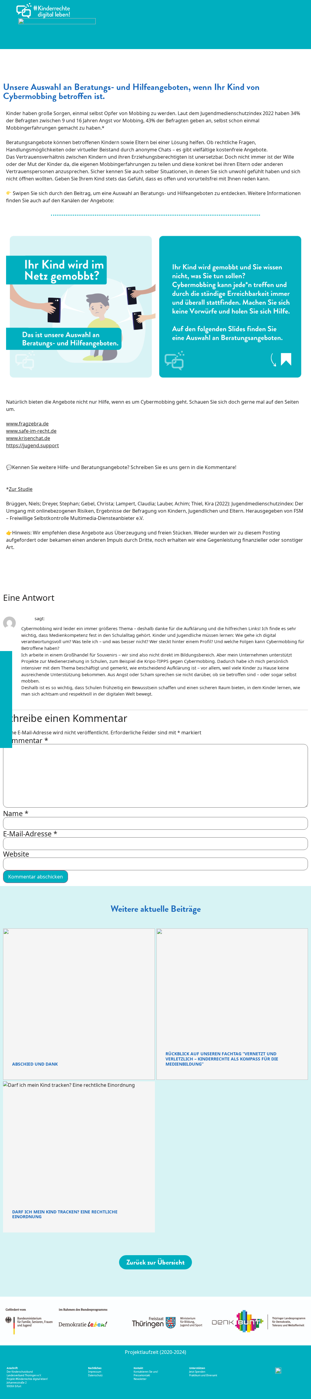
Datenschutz (95, 1375)
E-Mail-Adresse (30, 833)
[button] (302, 21)
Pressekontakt (142, 1375)
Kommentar (25, 740)
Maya (27, 618)
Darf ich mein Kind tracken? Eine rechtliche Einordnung (65, 1214)
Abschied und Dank (35, 1064)
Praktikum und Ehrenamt (203, 1375)
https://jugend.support (32, 445)
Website (16, 854)
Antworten (29, 699)
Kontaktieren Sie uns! (146, 1371)
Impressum (95, 1371)
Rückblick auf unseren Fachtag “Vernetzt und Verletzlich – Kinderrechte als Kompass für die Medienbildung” (222, 1059)
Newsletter (140, 1379)
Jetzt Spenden (197, 1371)
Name (16, 813)
